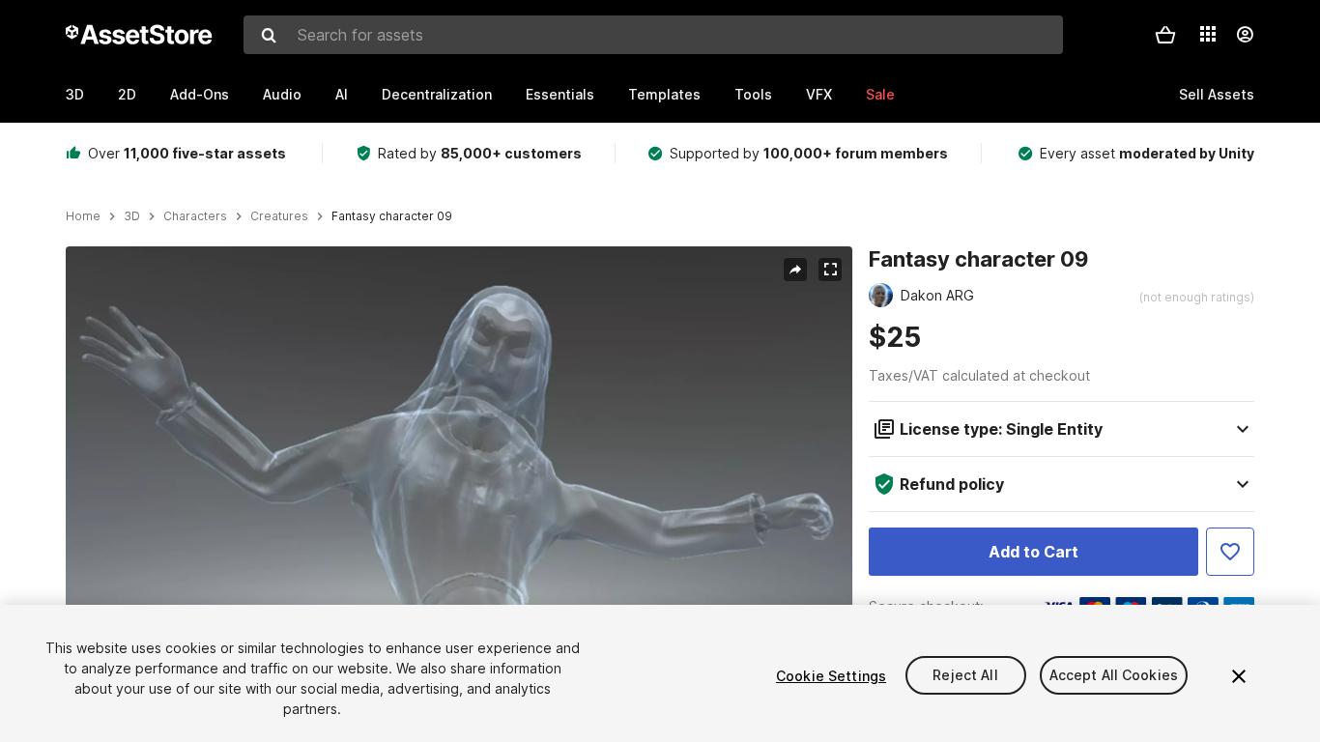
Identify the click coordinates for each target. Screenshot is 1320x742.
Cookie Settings (831, 676)
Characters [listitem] (195, 216)
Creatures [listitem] (279, 216)
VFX (819, 94)
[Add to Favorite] (1230, 552)
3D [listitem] (132, 216)
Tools (753, 94)
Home (83, 216)
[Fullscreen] (830, 269)
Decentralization (437, 94)
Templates (664, 94)
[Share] (795, 269)
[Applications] (1208, 33)
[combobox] (653, 34)
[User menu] (1244, 34)
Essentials (560, 94)
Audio (282, 94)
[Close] (1238, 676)
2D (127, 94)
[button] (1165, 34)
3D (75, 94)
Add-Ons (199, 94)
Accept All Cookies (1114, 676)
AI (341, 94)
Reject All (965, 676)
